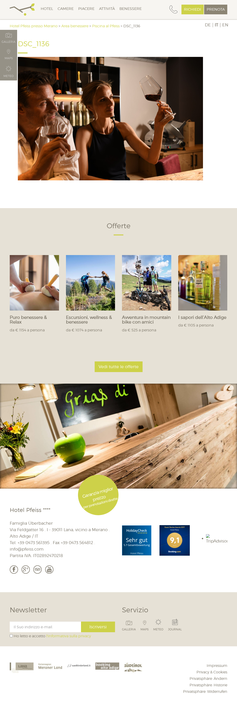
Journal (175, 629)
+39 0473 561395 (34, 542)
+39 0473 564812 (77, 542)
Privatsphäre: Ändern (208, 678)
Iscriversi (98, 626)
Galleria (129, 629)
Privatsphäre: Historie (208, 685)
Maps (144, 629)
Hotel (47, 8)
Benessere (130, 8)
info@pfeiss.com (27, 549)
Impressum (217, 665)
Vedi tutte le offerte (119, 366)
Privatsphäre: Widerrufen (205, 691)
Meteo (158, 629)
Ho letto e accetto (52, 636)
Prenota (216, 9)
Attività (107, 8)
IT (216, 25)
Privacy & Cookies (211, 672)
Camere (66, 8)
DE (208, 25)
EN (225, 25)
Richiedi (192, 9)
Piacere (86, 8)
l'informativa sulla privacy (68, 636)
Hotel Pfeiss (136, 553)
